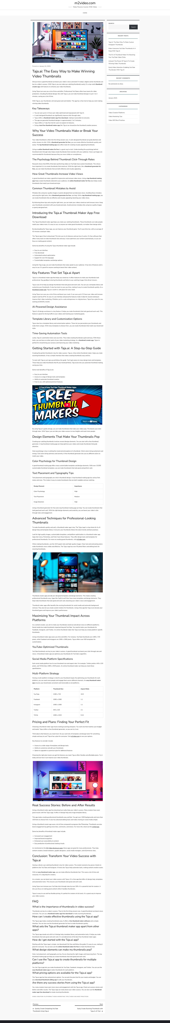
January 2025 (113, 98)
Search (111, 23)
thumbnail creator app (39, 290)
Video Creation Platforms (42, 996)
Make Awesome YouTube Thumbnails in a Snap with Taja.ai (122, 49)
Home (85, 13)
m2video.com (85, 3)
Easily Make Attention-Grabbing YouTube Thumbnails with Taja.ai (122, 68)
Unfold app (95, 827)
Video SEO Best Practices (79, 996)
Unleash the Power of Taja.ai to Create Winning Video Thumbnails (121, 62)
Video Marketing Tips (61, 996)
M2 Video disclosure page (54, 848)
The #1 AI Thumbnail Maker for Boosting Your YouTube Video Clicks (122, 56)
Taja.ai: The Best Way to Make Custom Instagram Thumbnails (121, 43)
